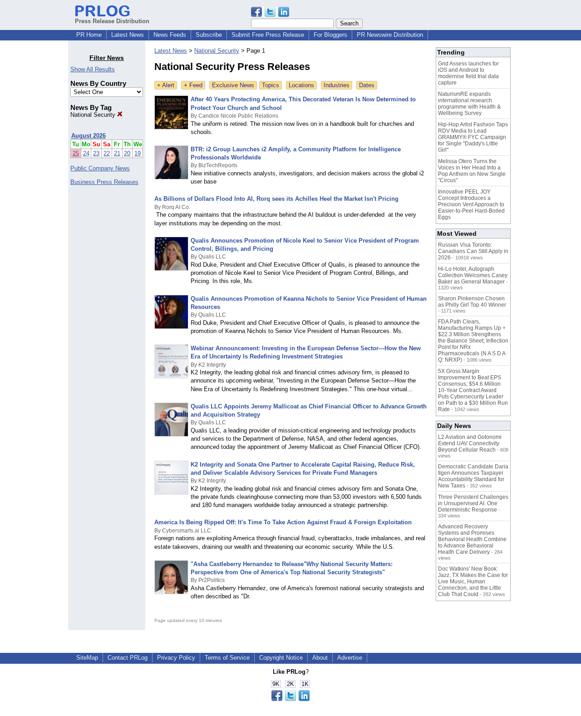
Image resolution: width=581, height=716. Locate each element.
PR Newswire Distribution (390, 34)
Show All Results (92, 69)
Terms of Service (227, 657)
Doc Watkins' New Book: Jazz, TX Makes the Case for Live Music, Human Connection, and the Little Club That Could (473, 581)
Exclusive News (233, 85)
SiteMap (87, 657)
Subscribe (209, 34)
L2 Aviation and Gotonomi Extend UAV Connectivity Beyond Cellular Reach (470, 443)
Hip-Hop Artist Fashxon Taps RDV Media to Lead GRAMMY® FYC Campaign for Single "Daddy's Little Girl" (473, 137)
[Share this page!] (270, 14)
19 (137, 153)
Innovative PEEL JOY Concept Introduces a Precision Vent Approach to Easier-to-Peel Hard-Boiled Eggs (471, 204)
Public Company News (100, 168)
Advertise (349, 657)
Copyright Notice (281, 657)
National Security (93, 114)
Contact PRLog (128, 657)
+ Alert (165, 85)
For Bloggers (330, 34)
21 (117, 153)
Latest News (127, 34)
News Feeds (169, 34)
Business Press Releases (104, 182)
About (320, 657)
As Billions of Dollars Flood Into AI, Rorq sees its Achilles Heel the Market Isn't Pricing (276, 198)
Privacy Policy (176, 657)
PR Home (89, 34)
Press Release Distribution (112, 21)
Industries (337, 85)
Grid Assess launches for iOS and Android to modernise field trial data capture (468, 73)
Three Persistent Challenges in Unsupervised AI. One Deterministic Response (473, 503)
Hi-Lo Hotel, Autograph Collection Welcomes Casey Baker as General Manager (472, 275)
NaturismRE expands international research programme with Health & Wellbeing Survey (469, 103)
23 (96, 153)
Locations (301, 85)
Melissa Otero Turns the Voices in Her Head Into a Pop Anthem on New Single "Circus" (472, 171)
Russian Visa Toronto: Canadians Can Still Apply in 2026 (473, 251)
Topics (270, 85)
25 (76, 153)
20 (127, 153)
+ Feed (193, 85)
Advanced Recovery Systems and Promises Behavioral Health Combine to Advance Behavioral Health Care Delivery (472, 539)
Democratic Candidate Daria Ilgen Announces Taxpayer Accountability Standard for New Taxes (473, 476)
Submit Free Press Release (267, 34)
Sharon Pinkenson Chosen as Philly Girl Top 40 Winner (472, 301)
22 (106, 153)
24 (86, 153)
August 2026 (88, 135)
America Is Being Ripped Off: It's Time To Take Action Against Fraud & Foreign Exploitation (283, 522)
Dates (366, 85)
